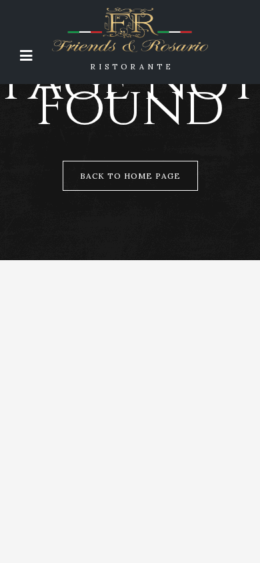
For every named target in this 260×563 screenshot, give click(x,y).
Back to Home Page (130, 176)
